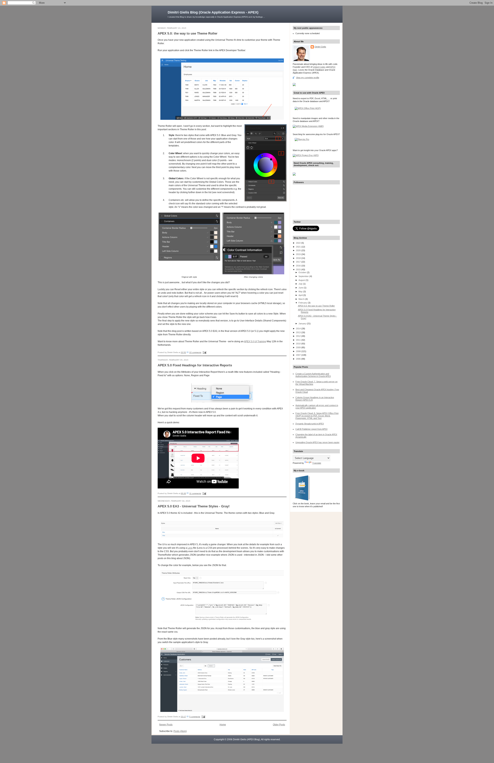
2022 (298, 243)
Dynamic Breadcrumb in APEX (309, 423)
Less (190, 548)
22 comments (195, 352)
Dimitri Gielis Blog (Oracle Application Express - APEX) (213, 12)
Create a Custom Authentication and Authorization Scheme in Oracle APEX (313, 375)
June (301, 287)
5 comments (194, 717)
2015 (298, 269)
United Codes (319, 67)
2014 (298, 328)
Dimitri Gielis (320, 47)
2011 (298, 340)
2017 (298, 262)
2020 (298, 250)
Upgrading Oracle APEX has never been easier (317, 442)
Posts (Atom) (180, 731)
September (304, 276)
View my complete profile (307, 77)
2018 (298, 258)
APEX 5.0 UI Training (255, 341)
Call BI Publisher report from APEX (311, 429)
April (301, 295)
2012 (298, 336)
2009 (298, 347)
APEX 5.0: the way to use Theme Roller (187, 33)
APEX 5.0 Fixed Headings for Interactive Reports (195, 365)
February (303, 303)
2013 (298, 332)
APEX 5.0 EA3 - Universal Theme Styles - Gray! (194, 506)
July (301, 284)
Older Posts (279, 724)
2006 (298, 359)
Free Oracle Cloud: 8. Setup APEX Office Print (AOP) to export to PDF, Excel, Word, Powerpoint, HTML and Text (316, 415)
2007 (298, 355)
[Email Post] (204, 352)
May (301, 291)
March (302, 299)
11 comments (195, 493)
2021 (298, 247)
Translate (316, 463)
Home (223, 724)
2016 (298, 265)
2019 (298, 254)
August (302, 280)
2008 (298, 351)
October (303, 272)
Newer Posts (166, 724)
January (303, 323)
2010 (298, 343)
